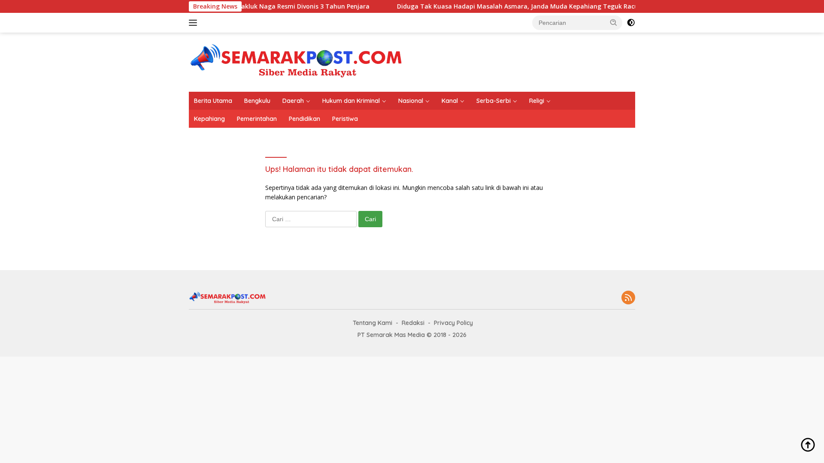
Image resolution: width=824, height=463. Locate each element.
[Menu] (194, 22)
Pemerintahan (257, 119)
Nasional (410, 101)
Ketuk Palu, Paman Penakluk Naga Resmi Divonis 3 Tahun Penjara (260, 6)
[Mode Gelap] (631, 22)
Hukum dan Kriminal (351, 101)
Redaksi (413, 323)
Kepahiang (209, 119)
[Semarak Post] (296, 61)
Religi (536, 101)
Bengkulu (257, 101)
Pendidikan (304, 119)
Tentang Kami (372, 323)
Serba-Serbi (493, 101)
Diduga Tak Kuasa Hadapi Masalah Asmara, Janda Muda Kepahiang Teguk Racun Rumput (521, 6)
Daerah (293, 101)
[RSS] (628, 298)
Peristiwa (345, 119)
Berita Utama (213, 101)
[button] (613, 22)
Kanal (450, 101)
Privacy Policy (453, 323)
